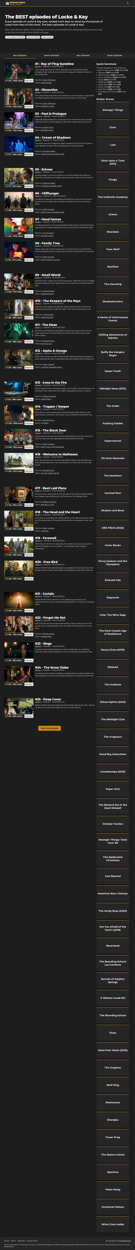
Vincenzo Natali (49, 151)
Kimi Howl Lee (46, 344)
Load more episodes (49, 728)
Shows (6, 1241)
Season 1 (38, 66)
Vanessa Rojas (46, 83)
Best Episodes (19, 55)
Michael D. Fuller (47, 106)
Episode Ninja (125, 1241)
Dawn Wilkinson (49, 80)
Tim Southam (48, 233)
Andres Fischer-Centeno (50, 260)
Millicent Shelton (49, 396)
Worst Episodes (51, 55)
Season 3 (38, 541)
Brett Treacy (46, 447)
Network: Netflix (33, 37)
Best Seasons (83, 55)
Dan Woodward (57, 447)
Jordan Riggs (46, 399)
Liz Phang (45, 186)
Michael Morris (48, 420)
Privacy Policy (32, 1241)
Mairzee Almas (48, 291)
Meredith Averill (47, 130)
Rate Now (29, 81)
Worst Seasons (114, 55)
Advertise (21, 1241)
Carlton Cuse (48, 127)
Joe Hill (56, 473)
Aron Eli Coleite (47, 473)
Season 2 (38, 116)
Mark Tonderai (48, 209)
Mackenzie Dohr (47, 294)
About (13, 1241)
